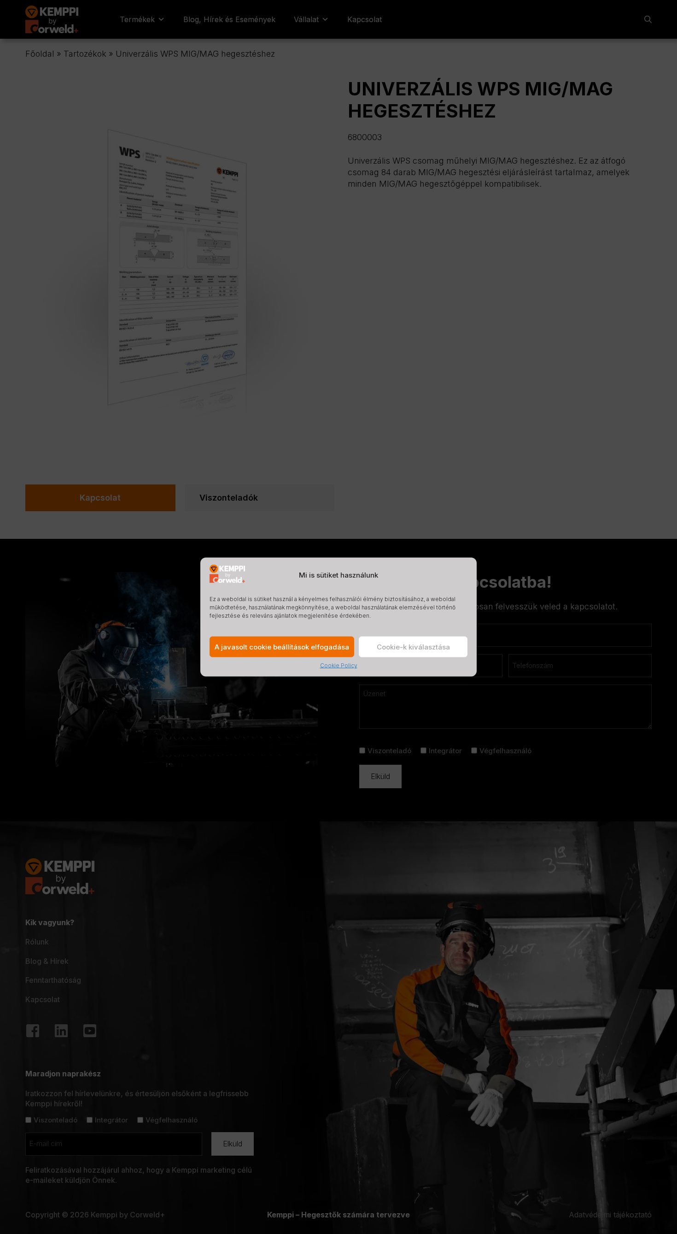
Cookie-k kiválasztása (413, 647)
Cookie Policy (338, 665)
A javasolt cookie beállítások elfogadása (282, 647)
